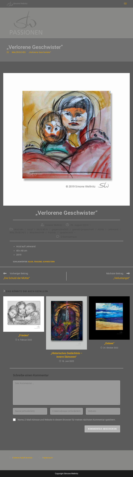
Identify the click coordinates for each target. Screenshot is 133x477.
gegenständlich (60, 229)
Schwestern (49, 262)
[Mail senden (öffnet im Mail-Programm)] (124, 3)
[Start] (8, 52)
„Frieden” (23, 335)
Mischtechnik (37, 232)
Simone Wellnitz (53, 225)
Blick (30, 262)
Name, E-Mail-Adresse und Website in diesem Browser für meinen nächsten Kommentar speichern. (67, 419)
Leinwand (113, 229)
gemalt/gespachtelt (83, 229)
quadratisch (66, 232)
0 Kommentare (69, 237)
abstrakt (19, 229)
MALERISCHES (18, 232)
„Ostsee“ (109, 343)
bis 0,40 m (42, 229)
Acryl (30, 229)
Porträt (52, 232)
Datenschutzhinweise (22, 457)
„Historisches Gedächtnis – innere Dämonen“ (66, 355)
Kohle (101, 229)
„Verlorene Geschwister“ (40, 52)
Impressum (47, 457)
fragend (38, 262)
